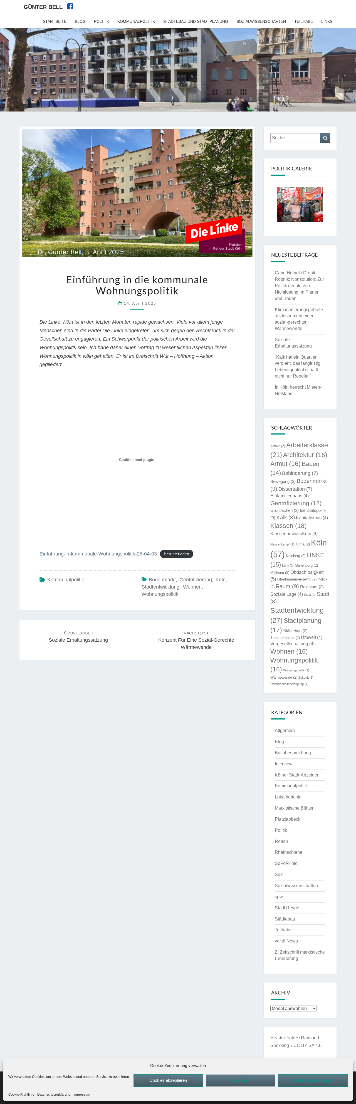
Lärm (288, 565)
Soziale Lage (286, 594)
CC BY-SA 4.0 (307, 1045)
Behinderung (300, 473)
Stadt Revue (287, 907)
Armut (285, 463)
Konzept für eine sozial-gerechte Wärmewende (196, 640)
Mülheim (279, 572)
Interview (284, 763)
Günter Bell (43, 7)
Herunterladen (176, 554)
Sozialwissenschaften (261, 21)
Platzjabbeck (287, 819)
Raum (287, 586)
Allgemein (285, 730)
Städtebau (295, 631)
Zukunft (305, 677)
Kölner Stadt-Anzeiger (296, 775)
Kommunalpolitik (136, 21)
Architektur (305, 454)
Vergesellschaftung (292, 643)
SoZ (279, 874)
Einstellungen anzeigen (313, 1080)
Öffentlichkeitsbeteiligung (289, 684)
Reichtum (312, 587)
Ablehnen (240, 1080)
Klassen (288, 525)
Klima (302, 544)
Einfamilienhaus (289, 495)
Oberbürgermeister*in (297, 579)
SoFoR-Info (286, 863)
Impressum (81, 1094)
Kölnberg (295, 556)
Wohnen (192, 587)
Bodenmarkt (162, 579)
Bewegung (283, 481)
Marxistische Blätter (294, 808)
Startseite (54, 21)
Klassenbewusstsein (294, 533)
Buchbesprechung (293, 752)
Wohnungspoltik (296, 670)
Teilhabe (303, 21)
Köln (221, 579)
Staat (310, 594)
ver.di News (286, 941)
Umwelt (311, 637)
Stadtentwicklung (160, 587)
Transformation (285, 638)
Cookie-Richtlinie (21, 1094)
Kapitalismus (312, 517)
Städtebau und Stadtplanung (195, 21)
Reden (281, 841)
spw (279, 896)
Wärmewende (283, 677)
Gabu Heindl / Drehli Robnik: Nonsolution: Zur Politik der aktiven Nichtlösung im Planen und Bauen (299, 286)
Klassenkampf (282, 544)
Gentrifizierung (195, 579)
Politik (101, 21)
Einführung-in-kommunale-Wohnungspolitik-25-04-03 (98, 554)
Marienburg (306, 565)
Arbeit (277, 446)
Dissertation (295, 489)
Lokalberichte (288, 797)
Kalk (285, 517)
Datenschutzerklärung (54, 1094)
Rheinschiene (288, 852)
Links (326, 21)
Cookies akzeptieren (168, 1080)
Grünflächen (284, 510)
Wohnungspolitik (160, 594)
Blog (80, 21)
